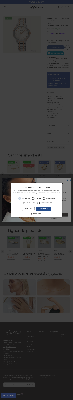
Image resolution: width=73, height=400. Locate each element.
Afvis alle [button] (28, 209)
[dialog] (36, 200)
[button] (36, 214)
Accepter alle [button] (43, 209)
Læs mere (40, 194)
